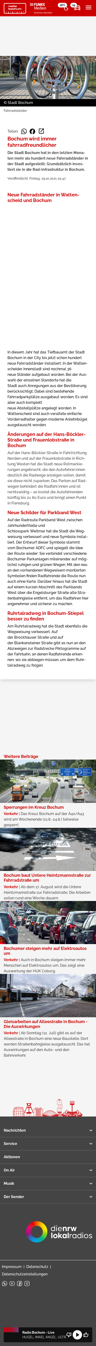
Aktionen (12, 1157)
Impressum (12, 1266)
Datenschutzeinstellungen (25, 1274)
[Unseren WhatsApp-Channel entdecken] (4, 1283)
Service (10, 1143)
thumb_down (69, 1335)
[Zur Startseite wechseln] (15, 8)
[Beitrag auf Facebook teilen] (32, 131)
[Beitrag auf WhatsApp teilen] (24, 131)
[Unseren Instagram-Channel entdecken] (27, 1283)
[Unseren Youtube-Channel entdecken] (12, 1283)
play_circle (77, 1334)
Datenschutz (37, 1266)
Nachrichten (15, 1130)
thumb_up (86, 1335)
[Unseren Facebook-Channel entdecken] (19, 1283)
